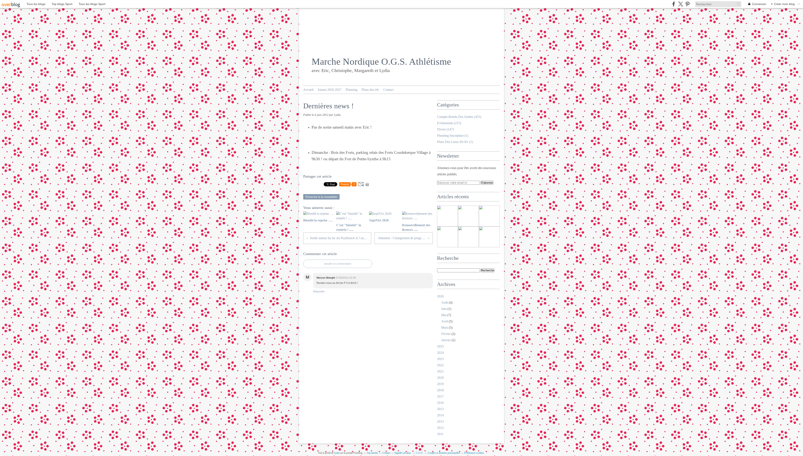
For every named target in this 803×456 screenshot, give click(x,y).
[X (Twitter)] (680, 4)
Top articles (372, 452)
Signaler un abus (403, 452)
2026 (440, 296)
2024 (440, 352)
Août (444, 302)
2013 (440, 421)
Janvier (446, 340)
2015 (440, 409)
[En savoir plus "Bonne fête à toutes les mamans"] (489, 236)
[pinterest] (687, 4)
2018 (440, 390)
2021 (440, 371)
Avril (444, 321)
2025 (440, 346)
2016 (440, 402)
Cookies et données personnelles (444, 452)
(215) (449, 123)
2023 (440, 359)
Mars (444, 327)
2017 (440, 396)
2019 (440, 384)
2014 (440, 415)
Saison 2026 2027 (329, 89)
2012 (440, 427)
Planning (351, 89)
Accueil (308, 89)
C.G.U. (419, 452)
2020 (440, 377)
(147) (445, 129)
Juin (444, 309)
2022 (440, 365)
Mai (443, 315)
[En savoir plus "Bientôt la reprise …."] (447, 216)
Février (446, 334)
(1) (452, 135)
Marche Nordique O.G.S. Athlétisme (381, 61)
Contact (388, 89)
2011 (440, 434)
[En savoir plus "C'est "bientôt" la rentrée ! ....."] (468, 216)
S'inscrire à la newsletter (321, 196)
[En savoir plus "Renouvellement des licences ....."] (447, 236)
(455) (459, 117)
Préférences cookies (474, 452)
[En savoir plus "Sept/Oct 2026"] (489, 216)
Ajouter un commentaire (337, 263)
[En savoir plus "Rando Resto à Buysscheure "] (468, 236)
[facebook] (673, 4)
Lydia (336, 452)
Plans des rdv (370, 89)
